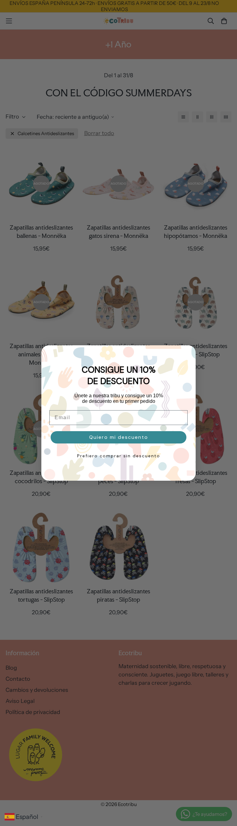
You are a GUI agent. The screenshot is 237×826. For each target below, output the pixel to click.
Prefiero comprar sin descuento (118, 456)
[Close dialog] (188, 353)
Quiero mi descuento (118, 437)
